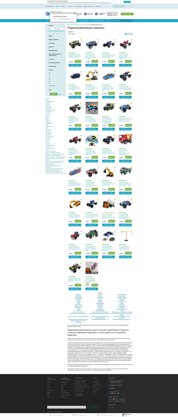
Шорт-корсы (49, 129)
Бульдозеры (49, 107)
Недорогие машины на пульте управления (56, 173)
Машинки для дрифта (65, 394)
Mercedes (49, 382)
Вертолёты (63, 384)
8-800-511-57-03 (112, 13)
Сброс (59, 94)
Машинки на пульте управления (53, 155)
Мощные (48, 141)
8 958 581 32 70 (112, 15)
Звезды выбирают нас (88, 6)
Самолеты (63, 396)
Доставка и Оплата (49, 6)
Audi (48, 394)
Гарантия (58, 6)
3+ (49, 74)
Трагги (47, 116)
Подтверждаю (127, 1)
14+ (50, 72)
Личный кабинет (96, 389)
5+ (49, 77)
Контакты (64, 6)
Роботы (62, 386)
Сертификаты (98, 6)
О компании (70, 6)
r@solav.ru (113, 388)
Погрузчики (48, 108)
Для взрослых (49, 133)
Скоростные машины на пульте (53, 152)
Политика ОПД (78, 6)
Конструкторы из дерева (80, 380)
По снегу (48, 113)
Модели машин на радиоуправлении (54, 168)
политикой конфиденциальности (104, 2)
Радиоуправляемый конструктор (82, 387)
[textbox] (123, 20)
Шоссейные (48, 130)
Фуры (47, 127)
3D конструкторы (78, 393)
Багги (47, 100)
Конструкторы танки (79, 395)
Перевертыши (49, 123)
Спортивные (48, 143)
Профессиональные (50, 145)
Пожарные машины (50, 110)
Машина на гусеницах (51, 151)
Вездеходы (48, 106)
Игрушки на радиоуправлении (66, 378)
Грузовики (48, 132)
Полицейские (49, 111)
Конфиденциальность (57, 411)
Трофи (47, 149)
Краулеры (48, 122)
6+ (49, 79)
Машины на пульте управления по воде (55, 154)
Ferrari (48, 396)
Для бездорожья (50, 136)
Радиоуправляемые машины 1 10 (53, 170)
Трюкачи (48, 120)
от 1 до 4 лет (52, 85)
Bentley (48, 392)
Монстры (48, 98)
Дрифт (47, 117)
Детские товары (84, 20)
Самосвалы (48, 114)
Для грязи (48, 135)
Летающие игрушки (65, 392)
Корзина (95, 391)
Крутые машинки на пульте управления (55, 161)
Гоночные (48, 146)
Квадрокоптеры (64, 382)
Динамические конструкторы (81, 384)
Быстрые (48, 139)
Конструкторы (79, 378)
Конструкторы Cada (79, 389)
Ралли (47, 142)
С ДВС (47, 125)
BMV (48, 384)
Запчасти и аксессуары (97, 20)
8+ (49, 83)
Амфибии (48, 103)
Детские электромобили (51, 378)
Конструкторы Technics (80, 382)
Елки (108, 20)
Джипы (47, 119)
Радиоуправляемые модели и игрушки (79, 24)
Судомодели (63, 390)
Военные (48, 104)
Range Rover (49, 390)
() (56, 415)
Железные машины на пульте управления (55, 157)
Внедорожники (49, 126)
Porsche (48, 386)
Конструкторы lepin (79, 391)
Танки (62, 388)
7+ (49, 81)
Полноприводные (50, 101)
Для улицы (48, 138)
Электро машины (50, 148)
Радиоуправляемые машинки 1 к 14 (54, 171)
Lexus (48, 388)
